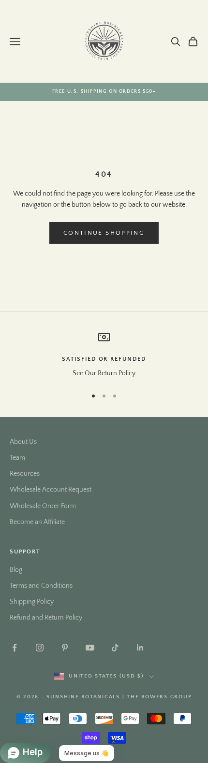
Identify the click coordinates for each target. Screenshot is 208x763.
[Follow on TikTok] (115, 647)
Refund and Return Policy (46, 618)
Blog (16, 570)
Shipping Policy (32, 602)
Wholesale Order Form (43, 506)
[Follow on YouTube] (90, 647)
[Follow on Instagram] (40, 647)
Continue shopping (104, 232)
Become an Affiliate (37, 522)
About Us (23, 442)
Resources (25, 474)
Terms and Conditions (41, 586)
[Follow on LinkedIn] (140, 647)
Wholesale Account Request (50, 490)
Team (17, 458)
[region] (104, 355)
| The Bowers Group (157, 697)
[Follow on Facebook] (14, 647)
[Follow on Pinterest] (65, 647)
